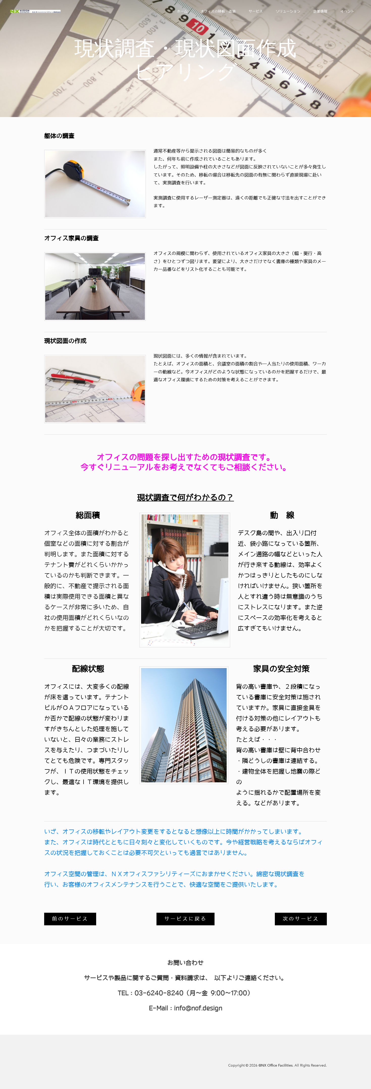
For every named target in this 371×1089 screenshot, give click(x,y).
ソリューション (288, 11)
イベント (347, 11)
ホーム (182, 11)
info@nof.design (198, 1008)
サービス (256, 11)
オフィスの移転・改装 (218, 11)
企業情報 (320, 11)
